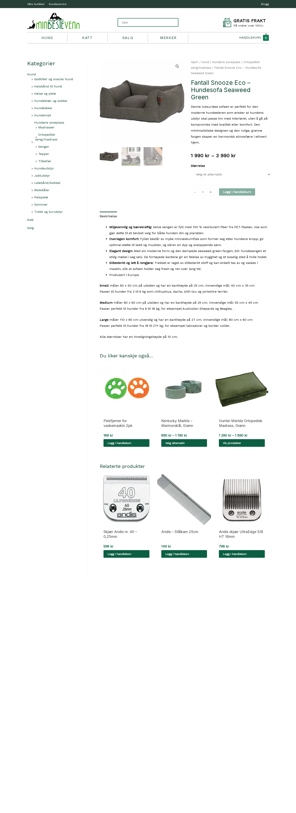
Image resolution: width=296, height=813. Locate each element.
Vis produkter (232, 443)
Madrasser (46, 127)
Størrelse (198, 166)
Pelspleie (41, 197)
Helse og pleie (45, 93)
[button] (177, 66)
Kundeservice (58, 4)
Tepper (43, 154)
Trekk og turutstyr (48, 212)
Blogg (265, 4)
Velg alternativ (175, 443)
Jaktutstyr (42, 175)
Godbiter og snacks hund (53, 79)
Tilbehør (44, 161)
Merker (168, 38)
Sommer (41, 204)
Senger (43, 147)
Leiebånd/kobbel (47, 183)
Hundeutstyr (44, 168)
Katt (87, 38)
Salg (127, 38)
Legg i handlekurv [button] (119, 443)
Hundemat (42, 115)
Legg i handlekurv (237, 192)
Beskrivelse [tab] (108, 216)
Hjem (194, 62)
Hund (47, 38)
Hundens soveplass (49, 122)
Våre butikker (36, 4)
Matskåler (42, 190)
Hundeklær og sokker (51, 101)
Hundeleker (43, 108)
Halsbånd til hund (48, 86)
